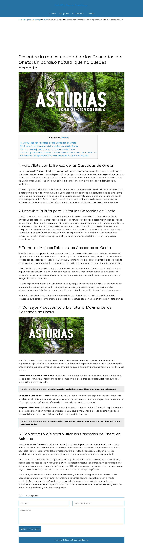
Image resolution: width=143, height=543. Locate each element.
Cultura (91, 13)
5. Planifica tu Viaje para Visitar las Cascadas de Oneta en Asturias (54, 155)
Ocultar (64, 137)
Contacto (58, 540)
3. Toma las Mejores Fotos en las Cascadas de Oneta (47, 149)
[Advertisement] (71, 37)
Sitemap (85, 540)
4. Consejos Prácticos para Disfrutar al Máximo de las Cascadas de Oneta (58, 152)
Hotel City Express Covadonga (71, 5)
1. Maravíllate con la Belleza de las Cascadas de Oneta (48, 142)
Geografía (64, 13)
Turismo (52, 13)
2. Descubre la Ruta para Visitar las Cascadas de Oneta (49, 146)
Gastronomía (78, 13)
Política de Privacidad (72, 540)
